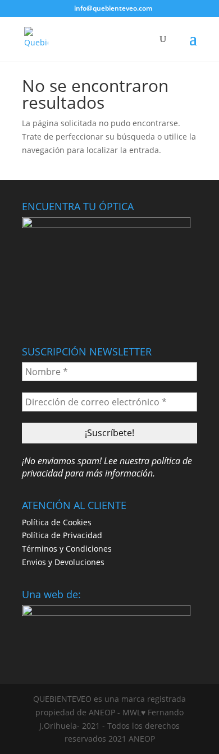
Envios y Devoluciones (63, 562)
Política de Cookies (57, 522)
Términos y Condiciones (67, 548)
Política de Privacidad (62, 535)
